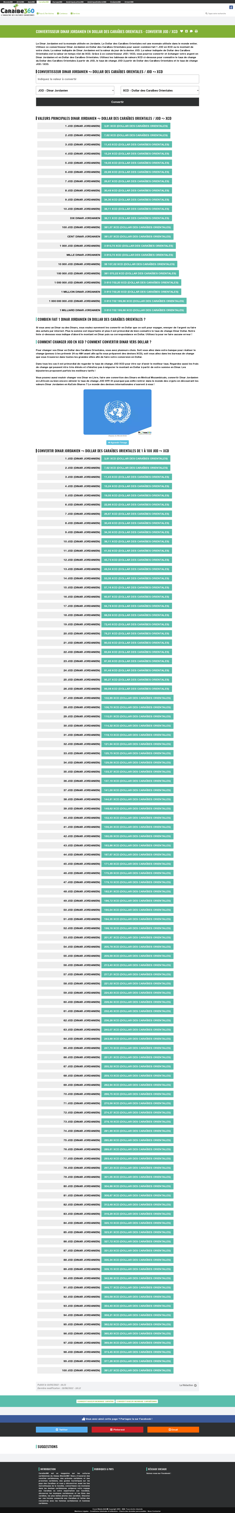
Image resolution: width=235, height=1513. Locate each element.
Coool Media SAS (99, 1509)
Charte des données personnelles (132, 1511)
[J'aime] (181, 31)
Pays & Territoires (46, 13)
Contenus (63, 13)
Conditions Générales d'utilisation (104, 1511)
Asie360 (31, 2)
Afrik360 (20, 2)
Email (174, 1429)
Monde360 (8, 2)
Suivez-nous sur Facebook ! (158, 1473)
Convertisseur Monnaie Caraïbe (96, 1401)
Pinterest (119, 1429)
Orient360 (129, 2)
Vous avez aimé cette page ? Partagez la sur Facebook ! (119, 1418)
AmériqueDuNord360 (96, 2)
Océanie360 (115, 2)
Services (76, 13)
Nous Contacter (154, 1511)
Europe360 (57, 2)
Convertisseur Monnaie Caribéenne (137, 1401)
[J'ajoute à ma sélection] (186, 31)
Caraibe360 (44, 2)
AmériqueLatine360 (74, 2)
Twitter (63, 1429)
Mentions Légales (82, 1511)
